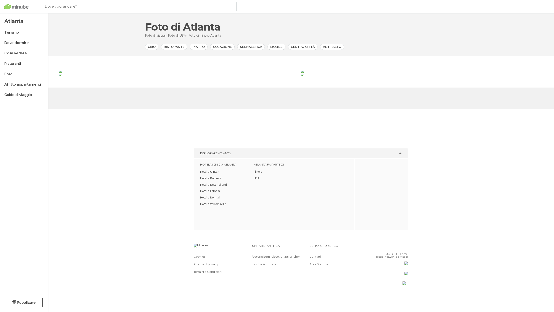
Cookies (199, 256)
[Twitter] (390, 247)
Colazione (222, 47)
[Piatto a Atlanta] (422, 71)
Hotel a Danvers (210, 178)
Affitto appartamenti (22, 84)
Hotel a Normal (210, 197)
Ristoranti (12, 64)
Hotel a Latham (210, 191)
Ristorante (174, 47)
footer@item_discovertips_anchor (275, 256)
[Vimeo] (397, 247)
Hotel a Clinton (209, 172)
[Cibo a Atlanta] (179, 74)
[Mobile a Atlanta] (422, 74)
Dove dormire (16, 43)
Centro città (303, 47)
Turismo (11, 32)
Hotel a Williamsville (213, 204)
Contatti (315, 256)
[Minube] (16, 7)
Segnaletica (251, 47)
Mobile (276, 47)
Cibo (152, 47)
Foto (8, 74)
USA (256, 178)
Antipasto (332, 47)
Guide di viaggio (18, 95)
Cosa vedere (15, 53)
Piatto (199, 47)
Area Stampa (318, 264)
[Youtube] (404, 247)
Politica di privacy (206, 264)
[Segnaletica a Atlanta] (179, 71)
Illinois (258, 172)
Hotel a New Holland (213, 185)
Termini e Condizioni (208, 271)
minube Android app (265, 264)
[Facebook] (383, 247)
